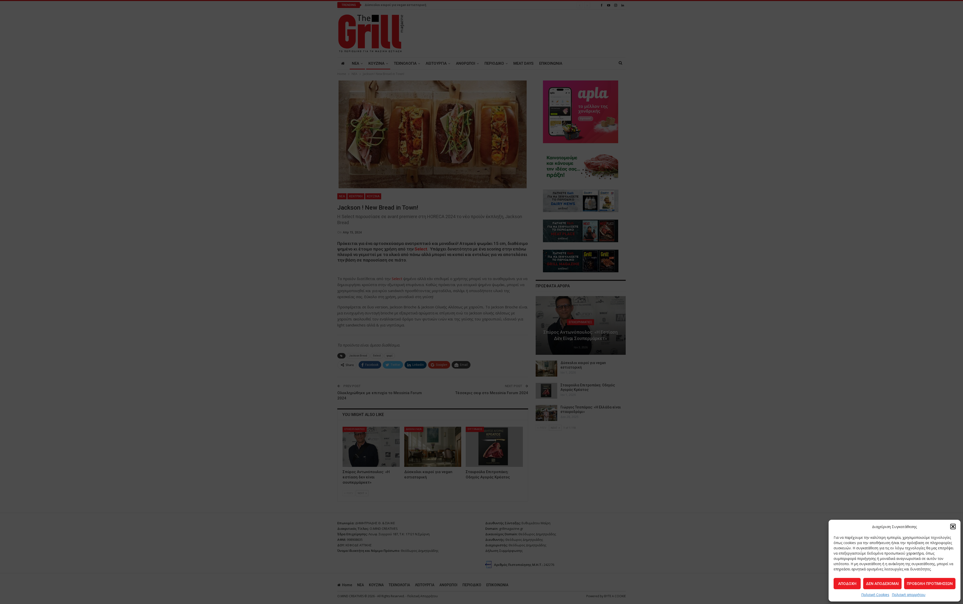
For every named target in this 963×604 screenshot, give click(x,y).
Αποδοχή (847, 583)
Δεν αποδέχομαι (882, 583)
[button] (952, 526)
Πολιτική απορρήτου (908, 594)
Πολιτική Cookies (875, 594)
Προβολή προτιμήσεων (930, 583)
